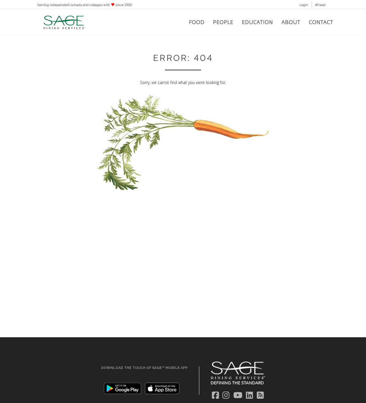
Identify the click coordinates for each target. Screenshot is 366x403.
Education (257, 22)
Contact (321, 22)
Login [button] (303, 5)
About (291, 22)
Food (196, 22)
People (223, 22)
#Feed (320, 5)
